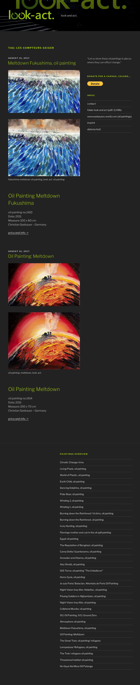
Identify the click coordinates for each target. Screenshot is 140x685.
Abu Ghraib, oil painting (72, 564)
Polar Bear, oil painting (72, 494)
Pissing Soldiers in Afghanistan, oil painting (83, 596)
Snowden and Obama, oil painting (78, 557)
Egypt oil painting (69, 538)
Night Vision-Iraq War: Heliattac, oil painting (83, 589)
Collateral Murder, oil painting (75, 608)
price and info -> (18, 232)
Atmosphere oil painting (73, 621)
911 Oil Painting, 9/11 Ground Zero (78, 615)
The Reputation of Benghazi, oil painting (81, 545)
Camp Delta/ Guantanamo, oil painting (80, 551)
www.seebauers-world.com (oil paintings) (109, 116)
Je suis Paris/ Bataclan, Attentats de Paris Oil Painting (89, 583)
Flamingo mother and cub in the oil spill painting (85, 532)
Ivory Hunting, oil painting (73, 526)
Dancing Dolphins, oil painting (76, 487)
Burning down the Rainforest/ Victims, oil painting (86, 513)
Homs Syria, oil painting (72, 577)
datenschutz (94, 129)
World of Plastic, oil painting (75, 475)
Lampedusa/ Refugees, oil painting (78, 647)
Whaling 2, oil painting (71, 500)
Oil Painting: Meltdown (31, 256)
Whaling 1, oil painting (71, 506)
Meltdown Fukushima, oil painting (42, 63)
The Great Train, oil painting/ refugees (80, 640)
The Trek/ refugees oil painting (76, 653)
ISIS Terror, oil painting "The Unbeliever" (81, 570)
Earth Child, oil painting (72, 481)
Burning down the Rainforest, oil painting (82, 519)
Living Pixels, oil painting (73, 468)
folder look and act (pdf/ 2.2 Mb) (104, 110)
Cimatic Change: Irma (72, 462)
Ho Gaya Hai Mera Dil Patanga (76, 666)
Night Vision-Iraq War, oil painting (78, 602)
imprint (91, 122)
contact (91, 103)
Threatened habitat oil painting (76, 659)
